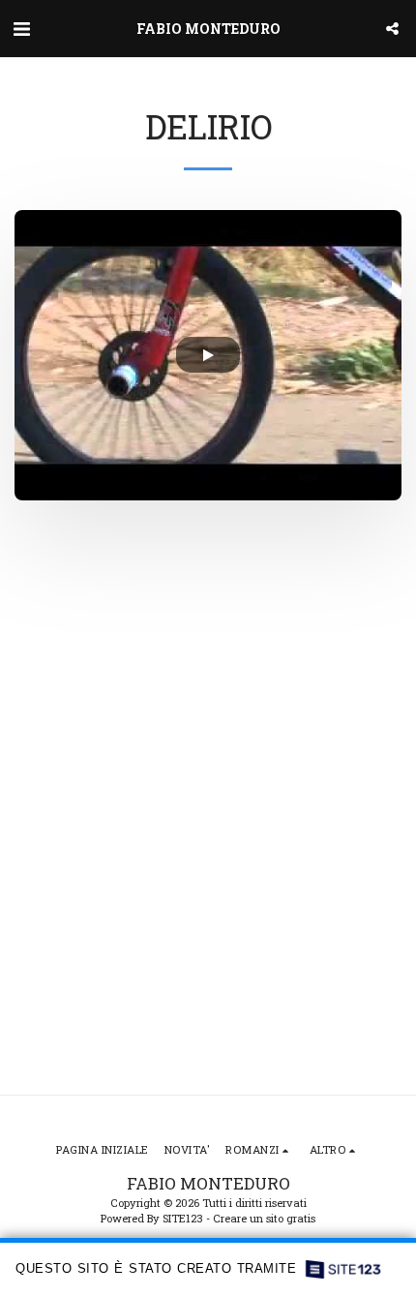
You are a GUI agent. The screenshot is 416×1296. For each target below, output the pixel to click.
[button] (21, 28)
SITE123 (183, 1218)
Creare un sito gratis (264, 1218)
